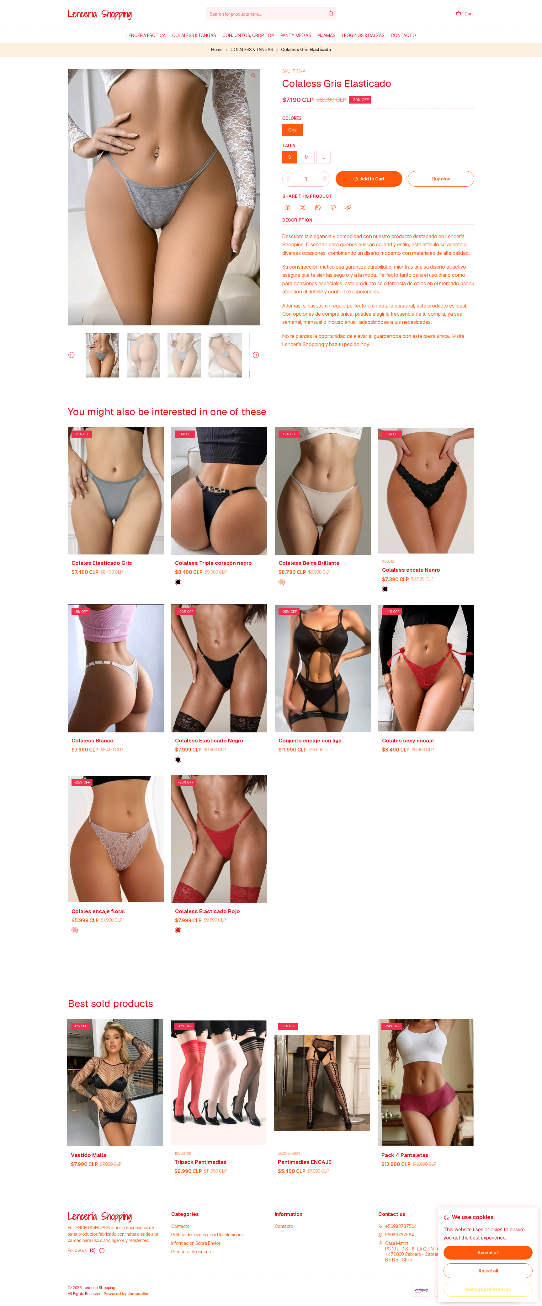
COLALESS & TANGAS (252, 50)
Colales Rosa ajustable (442, 1155)
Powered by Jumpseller (126, 1293)
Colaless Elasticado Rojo (207, 911)
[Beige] (282, 582)
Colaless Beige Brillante (309, 562)
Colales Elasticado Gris (102, 562)
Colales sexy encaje (408, 740)
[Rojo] (178, 930)
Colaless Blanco (93, 740)
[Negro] (178, 582)
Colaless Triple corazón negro (213, 562)
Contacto (180, 1226)
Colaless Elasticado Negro (209, 740)
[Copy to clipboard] (348, 208)
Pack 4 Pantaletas (228, 1155)
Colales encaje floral (98, 911)
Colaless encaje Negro (411, 569)
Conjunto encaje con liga (310, 740)
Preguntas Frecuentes (192, 1251)
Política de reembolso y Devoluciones (207, 1234)
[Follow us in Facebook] (102, 1250)
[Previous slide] (72, 355)
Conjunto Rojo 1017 (333, 1155)
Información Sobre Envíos (196, 1243)
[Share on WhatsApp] (318, 208)
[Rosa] (75, 930)
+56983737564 (401, 1226)
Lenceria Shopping (100, 13)
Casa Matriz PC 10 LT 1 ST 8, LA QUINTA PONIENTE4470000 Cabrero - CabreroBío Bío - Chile (423, 1251)
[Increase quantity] (324, 178)
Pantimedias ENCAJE (129, 1162)
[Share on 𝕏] (302, 208)
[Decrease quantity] (288, 178)
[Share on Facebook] (287, 208)
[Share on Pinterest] (333, 208)
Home (216, 50)
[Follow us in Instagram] (93, 1250)
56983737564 (399, 1234)
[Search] (331, 14)
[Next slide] (255, 355)
